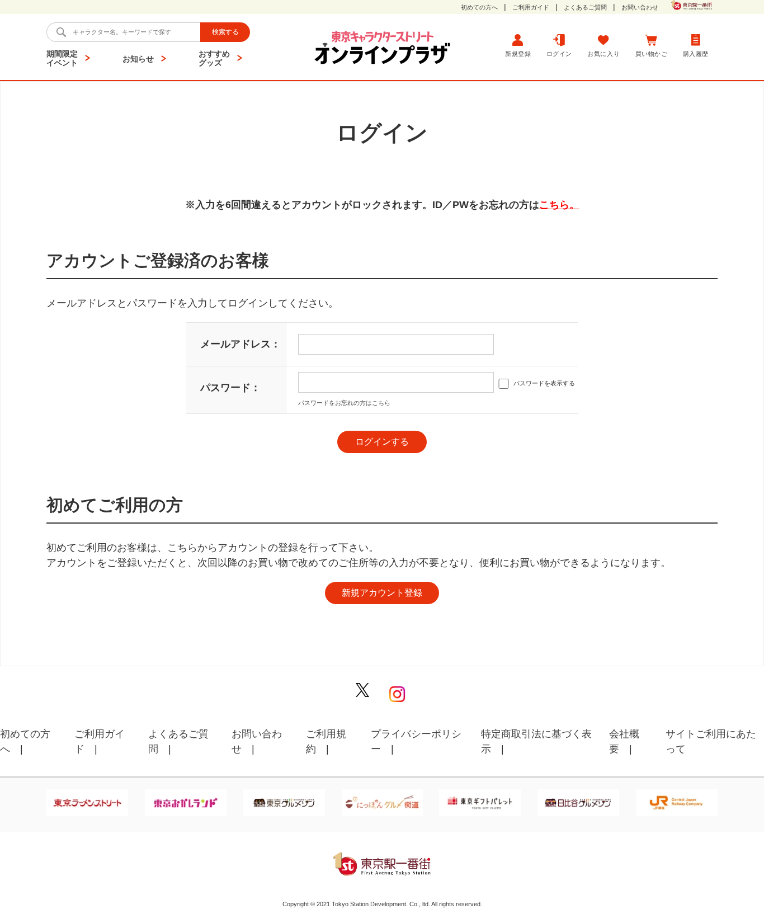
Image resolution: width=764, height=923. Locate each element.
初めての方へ (479, 7)
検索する (225, 32)
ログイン (559, 53)
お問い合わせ (639, 7)
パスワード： (230, 387)
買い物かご (651, 53)
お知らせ (138, 58)
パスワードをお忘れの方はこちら (344, 402)
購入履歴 (696, 53)
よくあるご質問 (585, 7)
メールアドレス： (240, 344)
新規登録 (518, 53)
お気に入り (603, 53)
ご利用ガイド (530, 7)
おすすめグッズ (214, 58)
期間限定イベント (62, 58)
